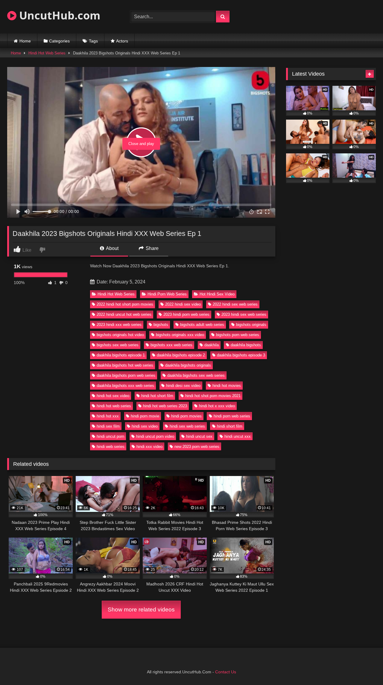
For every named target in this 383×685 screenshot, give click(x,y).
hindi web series (110, 446)
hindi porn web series (232, 416)
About (111, 248)
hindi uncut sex (199, 436)
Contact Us (225, 671)
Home (25, 41)
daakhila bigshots (246, 345)
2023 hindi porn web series (186, 314)
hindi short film (229, 426)
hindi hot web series (114, 406)
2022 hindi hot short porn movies (125, 304)
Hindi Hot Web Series (47, 53)
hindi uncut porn (110, 436)
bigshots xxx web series (171, 345)
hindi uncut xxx (237, 436)
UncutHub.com (58, 15)
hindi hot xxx (108, 416)
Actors (122, 41)
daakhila (211, 345)
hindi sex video (145, 426)
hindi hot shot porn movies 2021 (213, 395)
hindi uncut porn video (155, 436)
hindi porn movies (186, 416)
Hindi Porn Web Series (167, 294)
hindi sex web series (187, 426)
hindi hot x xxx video (217, 406)
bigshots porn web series (237, 334)
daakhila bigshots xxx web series (125, 385)
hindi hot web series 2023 (165, 406)
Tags (93, 41)
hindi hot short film (157, 395)
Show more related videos (141, 609)
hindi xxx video (149, 446)
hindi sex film (108, 426)
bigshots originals (251, 324)
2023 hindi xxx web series (119, 324)
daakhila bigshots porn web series (126, 375)
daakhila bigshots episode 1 (121, 355)
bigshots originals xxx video (180, 334)
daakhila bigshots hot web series (125, 365)
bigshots (160, 324)
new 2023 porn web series (196, 446)
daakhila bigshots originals (188, 365)
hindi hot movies (226, 385)
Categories (59, 41)
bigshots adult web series (202, 324)
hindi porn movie (145, 416)
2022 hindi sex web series (235, 304)
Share (152, 248)
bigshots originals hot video (120, 334)
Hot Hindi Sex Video (217, 294)
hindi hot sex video (113, 395)
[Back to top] (364, 667)
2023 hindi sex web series (243, 314)
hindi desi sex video (183, 385)
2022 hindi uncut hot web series (124, 314)
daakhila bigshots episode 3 (241, 355)
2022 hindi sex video (183, 304)
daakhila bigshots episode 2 (181, 355)
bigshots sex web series (118, 345)
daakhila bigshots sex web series (196, 375)
